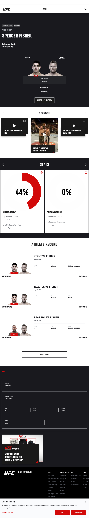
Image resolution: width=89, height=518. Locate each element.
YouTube (62, 488)
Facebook (63, 476)
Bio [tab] (3, 372)
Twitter (62, 494)
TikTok (62, 491)
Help (72, 473)
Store (50, 491)
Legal (85, 473)
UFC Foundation (53, 479)
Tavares (39, 287)
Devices (74, 479)
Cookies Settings (7, 512)
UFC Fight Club (53, 494)
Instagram (63, 479)
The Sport (51, 476)
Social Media (64, 473)
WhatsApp (63, 485)
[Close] (85, 502)
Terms (85, 476)
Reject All (78, 512)
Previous (3, 113)
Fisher (50, 256)
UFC (49, 473)
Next (85, 113)
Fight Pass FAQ (76, 476)
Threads (62, 482)
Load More (44, 355)
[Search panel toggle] (85, 9)
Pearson (40, 317)
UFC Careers (52, 482)
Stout (38, 256)
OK (62, 512)
